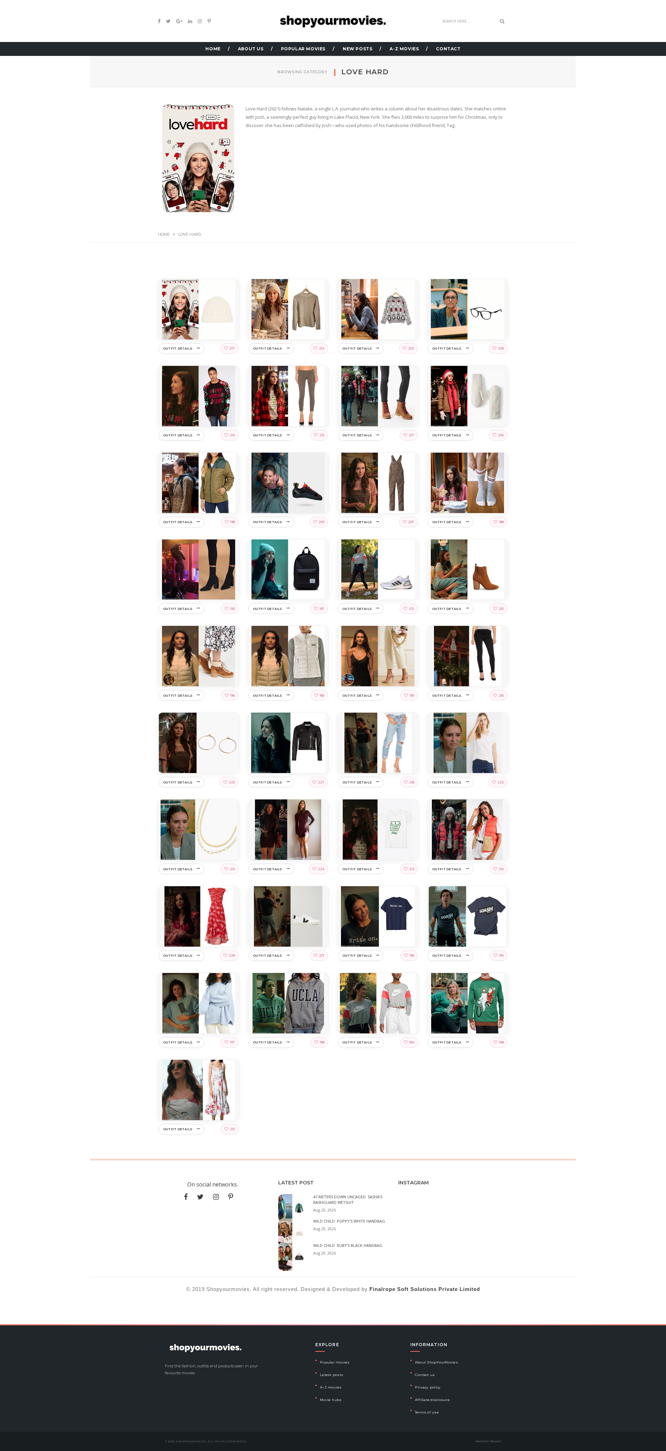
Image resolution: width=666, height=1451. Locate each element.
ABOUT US (251, 48)
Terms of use (427, 1412)
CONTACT (448, 48)
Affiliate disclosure (432, 1400)
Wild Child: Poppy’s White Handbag (349, 1221)
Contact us (425, 1375)
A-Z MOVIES (404, 48)
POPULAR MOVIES (303, 48)
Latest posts (331, 1375)
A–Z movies (331, 1387)
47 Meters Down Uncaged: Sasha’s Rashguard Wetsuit (347, 1199)
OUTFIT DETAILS (178, 348)
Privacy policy (428, 1387)
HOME (212, 48)
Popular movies (335, 1362)
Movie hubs (331, 1400)
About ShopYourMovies (436, 1362)
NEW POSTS (357, 48)
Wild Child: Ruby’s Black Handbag (347, 1245)
